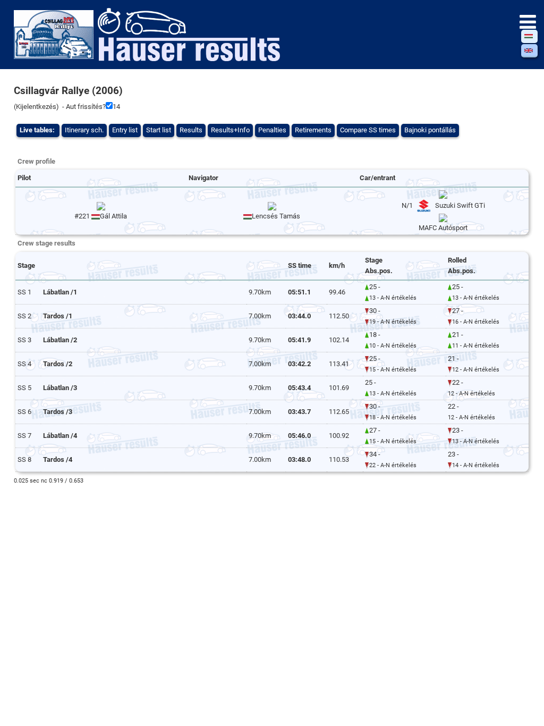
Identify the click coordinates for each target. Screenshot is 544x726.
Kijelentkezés (36, 107)
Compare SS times (368, 130)
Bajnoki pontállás (430, 130)
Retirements (313, 130)
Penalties (272, 130)
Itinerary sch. (84, 130)
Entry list (125, 130)
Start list (158, 130)
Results (191, 130)
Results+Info (230, 130)
